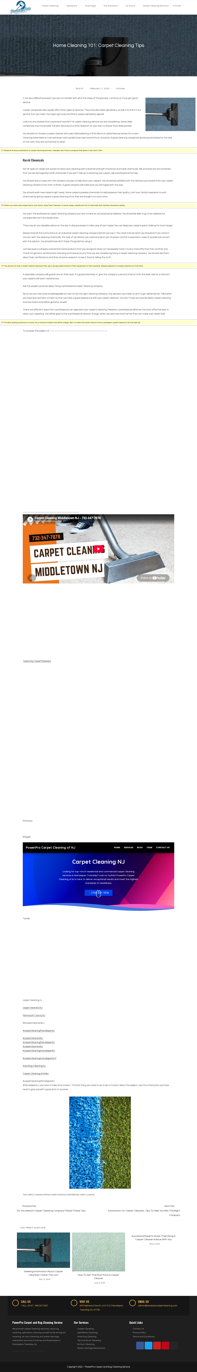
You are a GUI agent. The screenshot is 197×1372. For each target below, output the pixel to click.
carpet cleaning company (39, 1195)
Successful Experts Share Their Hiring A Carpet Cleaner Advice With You (154, 1238)
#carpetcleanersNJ (33, 1038)
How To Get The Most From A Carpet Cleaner (98, 1277)
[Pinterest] (165, 1345)
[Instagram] (174, 1345)
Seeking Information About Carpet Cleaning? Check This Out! (43, 1273)
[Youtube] (157, 1345)
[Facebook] (140, 1345)
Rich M (79, 89)
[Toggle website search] (186, 6)
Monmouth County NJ (34, 1015)
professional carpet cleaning (80, 1195)
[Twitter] (148, 1345)
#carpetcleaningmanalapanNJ (39, 1050)
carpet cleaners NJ (32, 1008)
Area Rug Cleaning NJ (34, 1066)
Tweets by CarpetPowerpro (37, 661)
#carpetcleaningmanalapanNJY (39, 1058)
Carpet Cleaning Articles (35, 1073)
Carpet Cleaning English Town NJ (28, 1351)
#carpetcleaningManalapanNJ (39, 1030)
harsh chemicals (58, 1195)
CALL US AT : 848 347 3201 (34, 1305)
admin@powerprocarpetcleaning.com (157, 1305)
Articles (120, 89)
